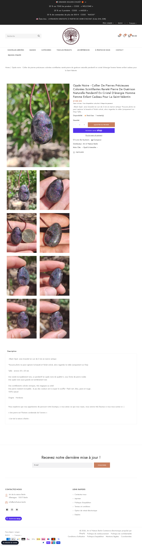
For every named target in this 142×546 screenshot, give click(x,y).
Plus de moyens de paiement (94, 135)
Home (7, 67)
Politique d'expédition (83, 502)
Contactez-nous (80, 494)
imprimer (78, 498)
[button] (132, 36)
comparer (97, 140)
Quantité (76, 120)
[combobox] (23, 36)
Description (12, 351)
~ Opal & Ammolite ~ (90, 147)
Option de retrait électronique (86, 510)
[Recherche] (39, 36)
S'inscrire (102, 465)
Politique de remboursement (98, 534)
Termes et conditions (82, 506)
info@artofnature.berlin (17, 502)
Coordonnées (126, 536)
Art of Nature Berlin (90, 144)
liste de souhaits (82, 140)
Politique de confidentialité (121, 534)
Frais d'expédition (88, 103)
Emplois (77, 514)
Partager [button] (80, 152)
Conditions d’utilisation (76, 536)
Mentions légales (112, 536)
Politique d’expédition (95, 536)
